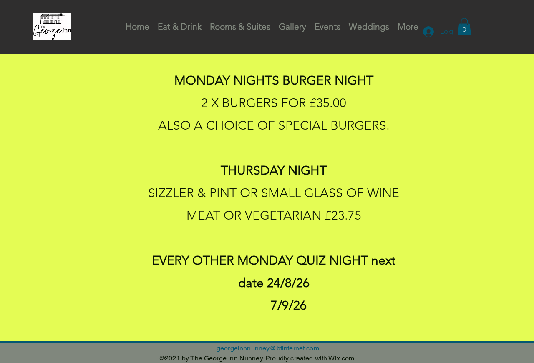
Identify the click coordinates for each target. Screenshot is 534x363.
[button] (464, 26)
